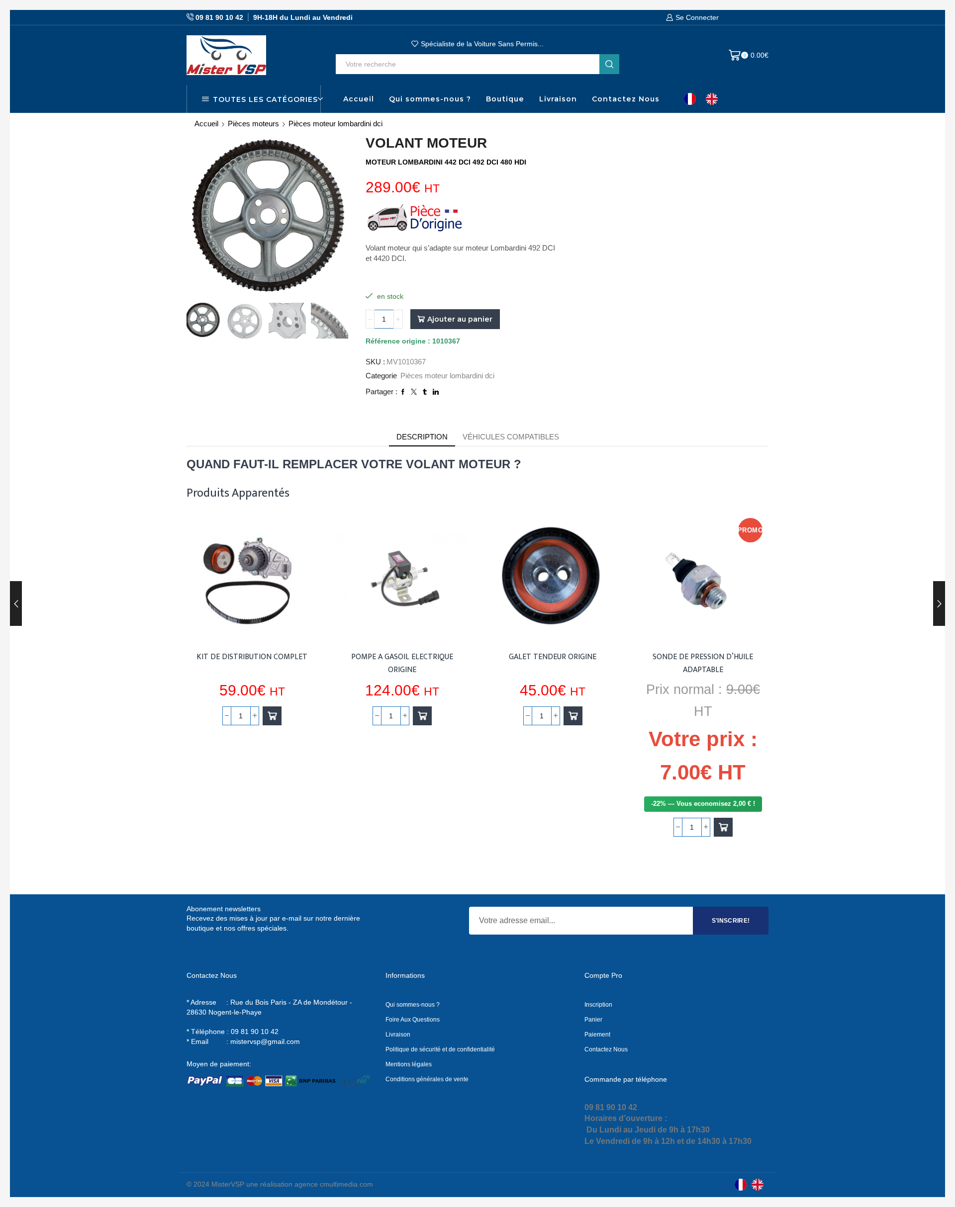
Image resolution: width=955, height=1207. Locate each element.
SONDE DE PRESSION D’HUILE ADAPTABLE (703, 663)
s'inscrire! (731, 920)
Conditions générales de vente (427, 1079)
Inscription (598, 1004)
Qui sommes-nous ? (430, 98)
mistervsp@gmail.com (265, 1041)
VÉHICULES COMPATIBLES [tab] (511, 436)
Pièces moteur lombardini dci (335, 123)
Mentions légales (408, 1064)
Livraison (558, 98)
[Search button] (609, 64)
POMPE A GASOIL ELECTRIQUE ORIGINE (402, 663)
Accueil (358, 98)
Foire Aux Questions (412, 1019)
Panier (593, 1019)
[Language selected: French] (706, 99)
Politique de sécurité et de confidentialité (440, 1049)
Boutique (505, 98)
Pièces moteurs (253, 123)
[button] (272, 715)
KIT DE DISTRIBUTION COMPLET (251, 657)
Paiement (597, 1034)
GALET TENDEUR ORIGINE (552, 657)
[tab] (422, 436)
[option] (714, 99)
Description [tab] (422, 436)
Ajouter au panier (459, 319)
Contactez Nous (626, 98)
